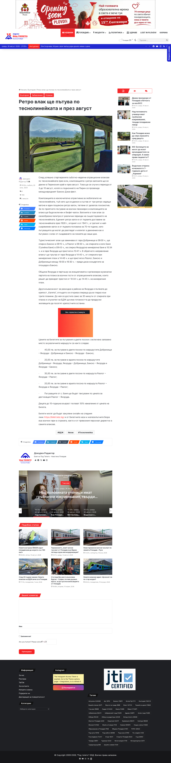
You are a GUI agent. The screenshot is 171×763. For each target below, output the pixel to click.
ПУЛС (135, 729)
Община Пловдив (120, 729)
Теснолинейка (86, 432)
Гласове (94, 709)
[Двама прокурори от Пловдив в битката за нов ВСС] (123, 101)
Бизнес (118, 701)
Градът (107, 709)
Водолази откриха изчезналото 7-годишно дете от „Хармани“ (140, 170)
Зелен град (144, 713)
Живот (132, 709)
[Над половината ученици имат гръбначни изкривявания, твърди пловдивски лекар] (123, 114)
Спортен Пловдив (124, 737)
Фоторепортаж (138, 741)
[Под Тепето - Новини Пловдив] (16, 36)
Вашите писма (95, 705)
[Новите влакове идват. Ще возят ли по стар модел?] (97, 567)
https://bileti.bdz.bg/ (54, 417)
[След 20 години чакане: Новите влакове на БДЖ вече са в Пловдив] (33, 567)
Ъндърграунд (95, 745)
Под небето (108, 733)
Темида (93, 741)
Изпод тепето (130, 717)
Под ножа (123, 733)
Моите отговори (109, 725)
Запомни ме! (25, 636)
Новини (68, 32)
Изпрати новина (25, 690)
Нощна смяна (141, 725)
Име (20, 626)
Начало (23, 90)
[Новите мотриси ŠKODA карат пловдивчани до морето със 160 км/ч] (33, 537)
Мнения (94, 725)
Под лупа (94, 733)
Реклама (22, 679)
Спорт (109, 737)
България (31, 90)
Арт (107, 701)
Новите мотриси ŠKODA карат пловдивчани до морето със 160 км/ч (32, 550)
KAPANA (164, 32)
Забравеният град (113, 713)
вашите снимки (111, 745)
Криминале (128, 721)
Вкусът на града (112, 705)
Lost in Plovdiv (148, 32)
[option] (74, 493)
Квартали (113, 721)
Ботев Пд (131, 701)
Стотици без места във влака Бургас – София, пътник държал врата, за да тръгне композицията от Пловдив (65, 580)
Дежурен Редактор (44, 453)
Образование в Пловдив (99, 729)
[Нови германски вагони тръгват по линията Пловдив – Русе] (97, 537)
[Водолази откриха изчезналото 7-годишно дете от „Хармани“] (123, 168)
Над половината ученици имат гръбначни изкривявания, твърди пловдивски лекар (141, 118)
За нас (21, 675)
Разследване (95, 737)
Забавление (37, 95)
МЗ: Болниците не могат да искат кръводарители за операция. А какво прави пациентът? (74, 496)
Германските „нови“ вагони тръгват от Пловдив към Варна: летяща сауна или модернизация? (65, 550)
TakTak (21, 682)
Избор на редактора (111, 717)
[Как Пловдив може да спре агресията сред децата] (123, 136)
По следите (138, 733)
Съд (139, 737)
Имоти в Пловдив (96, 721)
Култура (143, 721)
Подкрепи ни (24, 693)
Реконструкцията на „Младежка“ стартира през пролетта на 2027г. (68, 46)
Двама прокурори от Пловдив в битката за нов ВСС (141, 100)
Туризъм (106, 741)
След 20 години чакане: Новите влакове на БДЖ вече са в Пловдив (33, 578)
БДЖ (61, 432)
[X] (41, 460)
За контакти (24, 686)
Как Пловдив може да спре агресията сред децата (141, 136)
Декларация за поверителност (32, 697)
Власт (127, 705)
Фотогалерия (121, 741)
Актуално (95, 701)
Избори (93, 717)
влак (71, 432)
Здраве (133, 32)
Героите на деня (143, 705)
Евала (120, 709)
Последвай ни (69, 688)
